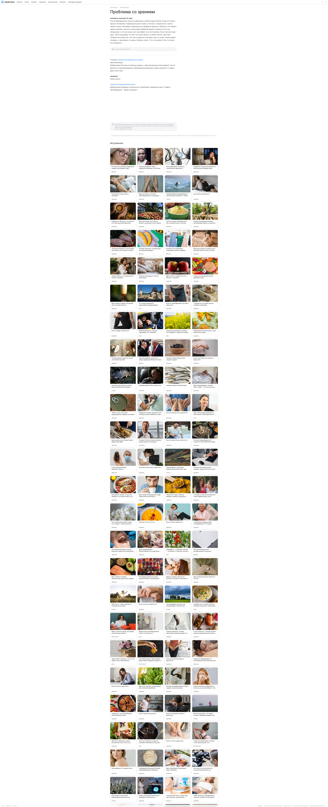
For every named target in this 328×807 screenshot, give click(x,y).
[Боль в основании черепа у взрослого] (177, 708)
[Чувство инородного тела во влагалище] (150, 270)
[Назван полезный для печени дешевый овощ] (205, 270)
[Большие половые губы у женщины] (123, 188)
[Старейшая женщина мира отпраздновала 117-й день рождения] (205, 516)
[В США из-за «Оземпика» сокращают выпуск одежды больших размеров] (177, 243)
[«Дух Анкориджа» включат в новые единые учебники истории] (150, 352)
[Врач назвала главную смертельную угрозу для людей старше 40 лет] (123, 571)
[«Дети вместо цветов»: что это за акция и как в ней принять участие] (123, 653)
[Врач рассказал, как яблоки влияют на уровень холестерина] (150, 215)
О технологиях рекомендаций (300, 805)
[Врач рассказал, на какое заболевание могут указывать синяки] (150, 188)
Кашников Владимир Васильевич (130, 60)
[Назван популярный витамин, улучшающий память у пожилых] (205, 215)
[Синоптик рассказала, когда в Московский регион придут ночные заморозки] (123, 379)
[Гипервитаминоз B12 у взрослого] (150, 379)
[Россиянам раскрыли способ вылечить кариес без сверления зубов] (123, 543)
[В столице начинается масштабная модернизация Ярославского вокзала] (150, 297)
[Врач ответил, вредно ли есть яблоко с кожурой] (177, 270)
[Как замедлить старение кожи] (123, 762)
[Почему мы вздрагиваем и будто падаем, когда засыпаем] (177, 680)
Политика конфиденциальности (317, 805)
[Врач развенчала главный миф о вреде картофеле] (123, 434)
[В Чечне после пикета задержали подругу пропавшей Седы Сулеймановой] (123, 161)
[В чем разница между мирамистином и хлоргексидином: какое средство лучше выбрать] (123, 461)
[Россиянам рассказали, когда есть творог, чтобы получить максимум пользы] (123, 516)
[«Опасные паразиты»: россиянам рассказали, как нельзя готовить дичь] (123, 243)
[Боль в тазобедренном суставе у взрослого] (177, 297)
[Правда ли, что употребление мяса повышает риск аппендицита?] (123, 708)
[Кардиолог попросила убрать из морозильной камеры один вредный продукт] (205, 161)
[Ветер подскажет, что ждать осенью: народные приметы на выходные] (205, 708)
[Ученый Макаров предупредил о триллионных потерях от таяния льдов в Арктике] (177, 188)
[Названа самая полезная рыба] (177, 379)
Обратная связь (288, 805)
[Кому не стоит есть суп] (150, 516)
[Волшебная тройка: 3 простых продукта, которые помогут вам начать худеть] (123, 489)
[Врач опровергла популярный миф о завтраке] (177, 762)
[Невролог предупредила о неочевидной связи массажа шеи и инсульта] (205, 653)
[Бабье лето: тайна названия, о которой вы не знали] (123, 598)
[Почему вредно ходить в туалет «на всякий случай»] (123, 352)
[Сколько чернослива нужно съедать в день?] (177, 352)
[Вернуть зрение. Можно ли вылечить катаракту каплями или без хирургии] (177, 571)
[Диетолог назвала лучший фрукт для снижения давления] (150, 680)
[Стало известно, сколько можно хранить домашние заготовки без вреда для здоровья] (205, 625)
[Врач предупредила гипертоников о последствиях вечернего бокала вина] (150, 543)
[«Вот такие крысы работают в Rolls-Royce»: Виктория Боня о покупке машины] (205, 407)
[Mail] (2, 2)
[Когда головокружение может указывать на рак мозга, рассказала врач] (150, 790)
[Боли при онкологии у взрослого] (150, 461)
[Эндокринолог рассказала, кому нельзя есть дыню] (205, 325)
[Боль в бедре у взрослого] (123, 325)
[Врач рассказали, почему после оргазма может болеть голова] (205, 243)
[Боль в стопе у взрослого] (177, 735)
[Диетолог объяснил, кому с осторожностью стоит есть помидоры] (123, 735)
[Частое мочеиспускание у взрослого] (177, 653)
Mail (3, 805)
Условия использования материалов (273, 805)
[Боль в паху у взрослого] (177, 516)
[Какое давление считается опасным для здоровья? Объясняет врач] (177, 161)
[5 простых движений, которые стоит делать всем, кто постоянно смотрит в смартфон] (205, 735)
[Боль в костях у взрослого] (150, 598)
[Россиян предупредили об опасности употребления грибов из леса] (205, 434)
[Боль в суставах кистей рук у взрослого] (205, 352)
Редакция (260, 805)
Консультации (114, 7)
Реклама (14, 805)
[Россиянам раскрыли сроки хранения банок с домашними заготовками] (150, 571)
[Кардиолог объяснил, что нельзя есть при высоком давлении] (123, 215)
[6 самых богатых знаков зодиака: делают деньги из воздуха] (150, 434)
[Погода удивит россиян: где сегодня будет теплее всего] (177, 598)
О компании (8, 805)
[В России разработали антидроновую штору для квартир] (205, 543)
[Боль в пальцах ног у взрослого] (177, 407)
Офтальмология (124, 7)
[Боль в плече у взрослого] (123, 680)
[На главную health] (9, 2)
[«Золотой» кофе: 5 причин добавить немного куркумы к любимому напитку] (177, 489)
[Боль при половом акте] (205, 188)
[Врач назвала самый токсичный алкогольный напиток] (123, 297)
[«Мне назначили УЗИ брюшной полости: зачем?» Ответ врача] (205, 790)
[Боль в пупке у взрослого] (150, 708)
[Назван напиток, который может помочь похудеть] (123, 270)
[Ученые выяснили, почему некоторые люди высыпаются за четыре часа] (177, 625)
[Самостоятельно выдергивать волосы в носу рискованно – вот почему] (205, 680)
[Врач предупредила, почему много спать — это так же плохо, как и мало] (205, 379)
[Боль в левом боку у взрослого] (177, 434)
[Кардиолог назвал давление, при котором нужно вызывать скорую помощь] (150, 407)
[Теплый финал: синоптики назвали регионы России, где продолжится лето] (177, 461)
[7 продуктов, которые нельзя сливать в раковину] (205, 297)
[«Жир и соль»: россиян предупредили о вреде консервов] (123, 407)
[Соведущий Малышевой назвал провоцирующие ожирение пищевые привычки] (150, 762)
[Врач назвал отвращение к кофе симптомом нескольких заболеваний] (150, 489)
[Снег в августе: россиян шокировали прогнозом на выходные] (123, 790)
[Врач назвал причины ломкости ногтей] (205, 571)
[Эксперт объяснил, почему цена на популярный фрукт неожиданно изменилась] (150, 243)
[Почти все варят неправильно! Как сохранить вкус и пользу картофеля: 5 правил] (177, 215)
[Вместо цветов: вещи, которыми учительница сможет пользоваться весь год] (123, 625)
